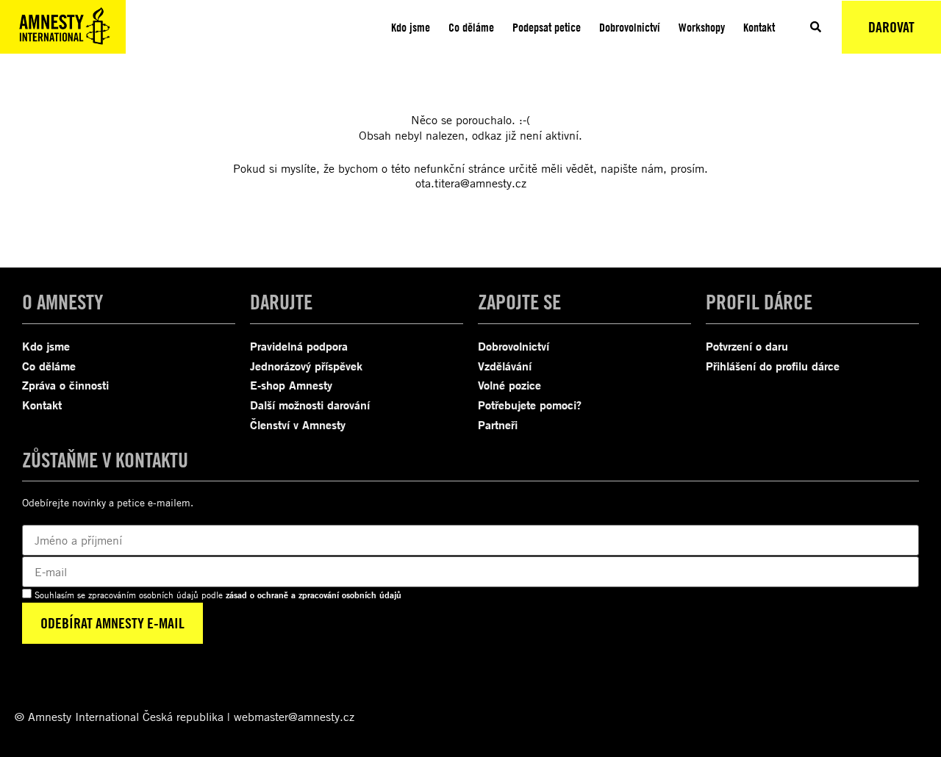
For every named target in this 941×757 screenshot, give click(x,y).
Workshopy (702, 27)
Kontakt (759, 27)
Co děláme (471, 27)
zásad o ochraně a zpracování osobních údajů (313, 594)
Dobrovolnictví (629, 27)
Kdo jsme (410, 27)
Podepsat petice (546, 27)
